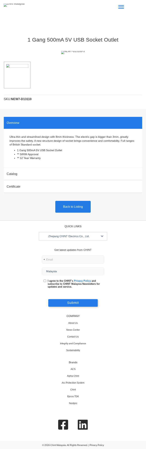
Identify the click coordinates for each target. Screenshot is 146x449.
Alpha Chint (73, 376)
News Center (73, 330)
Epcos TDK (73, 396)
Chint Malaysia (58, 445)
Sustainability (73, 350)
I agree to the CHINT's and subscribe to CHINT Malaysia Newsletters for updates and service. (74, 283)
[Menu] (121, 7)
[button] (102, 236)
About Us (73, 323)
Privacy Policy (82, 280)
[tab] (73, 123)
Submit (73, 303)
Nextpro (73, 403)
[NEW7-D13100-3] (17, 75)
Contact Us (73, 336)
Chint (73, 389)
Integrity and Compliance (73, 343)
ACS (73, 369)
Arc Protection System (73, 382)
